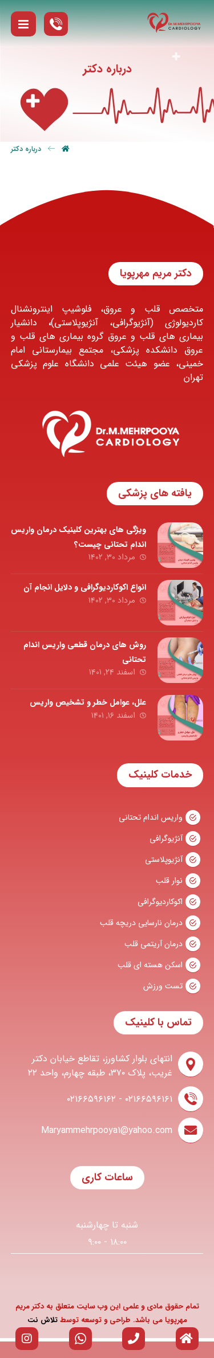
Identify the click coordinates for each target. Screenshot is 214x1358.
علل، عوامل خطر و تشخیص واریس (88, 702)
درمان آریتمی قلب (153, 944)
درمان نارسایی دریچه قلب (141, 923)
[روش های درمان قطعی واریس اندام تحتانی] (180, 660)
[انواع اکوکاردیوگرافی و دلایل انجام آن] (180, 602)
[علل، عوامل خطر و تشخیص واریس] (180, 718)
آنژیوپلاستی (164, 859)
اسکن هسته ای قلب (150, 965)
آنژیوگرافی (166, 838)
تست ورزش (163, 986)
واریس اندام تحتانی (151, 817)
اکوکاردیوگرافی (160, 901)
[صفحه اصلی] (66, 120)
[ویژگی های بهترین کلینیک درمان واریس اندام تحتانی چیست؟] (180, 545)
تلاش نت (42, 1320)
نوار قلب (169, 880)
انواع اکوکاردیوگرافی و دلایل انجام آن (84, 587)
